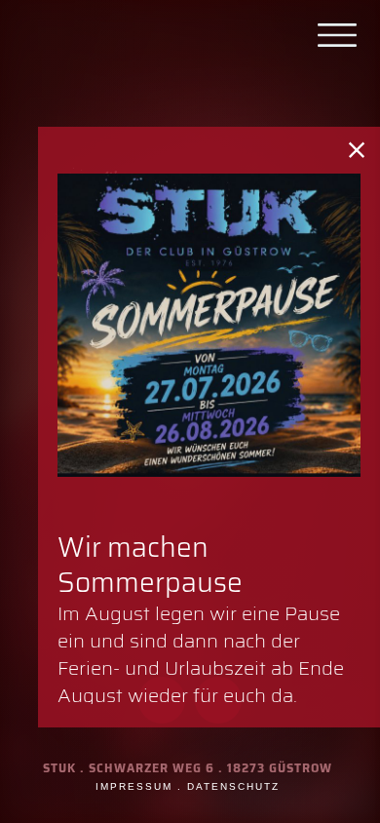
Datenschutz (233, 786)
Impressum (133, 786)
